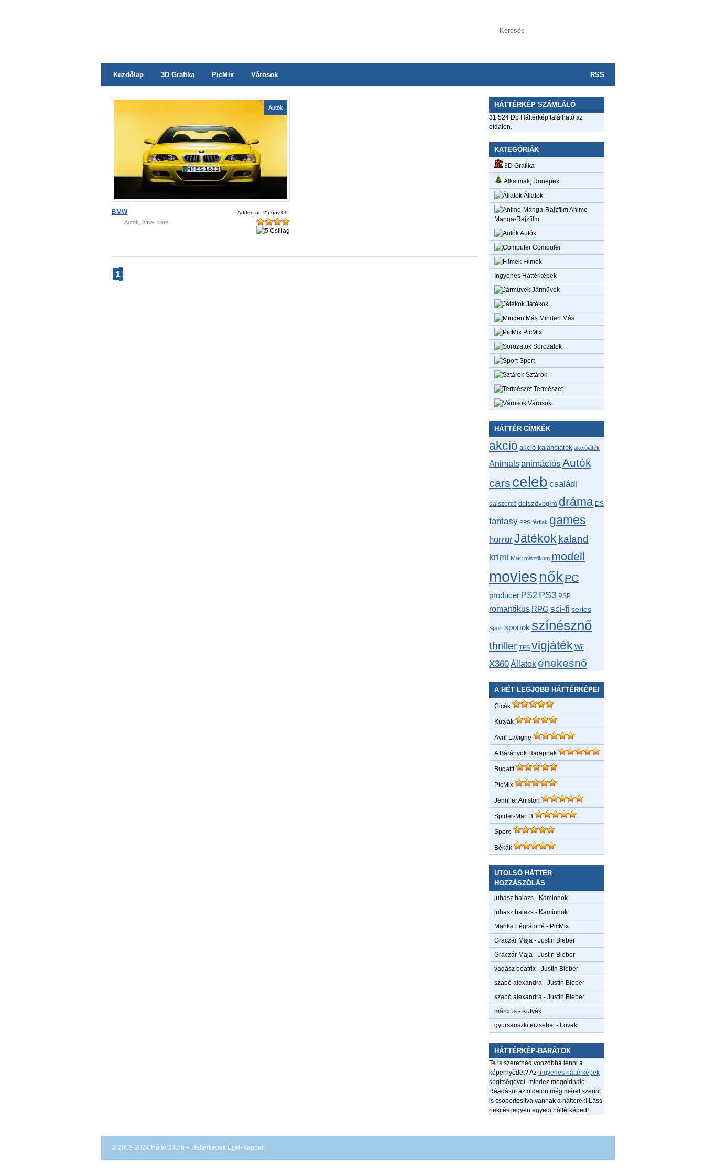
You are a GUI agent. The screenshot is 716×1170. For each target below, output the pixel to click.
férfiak (540, 522)
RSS (597, 75)
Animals (504, 463)
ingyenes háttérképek (569, 1072)
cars (163, 222)
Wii (579, 647)
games (567, 520)
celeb (530, 482)
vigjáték (552, 645)
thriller (503, 646)
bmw (148, 222)
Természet (547, 389)
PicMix (223, 75)
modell (568, 556)
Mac (517, 558)
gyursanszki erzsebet (524, 1025)
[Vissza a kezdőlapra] (206, 26)
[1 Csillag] (260, 222)
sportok (517, 627)
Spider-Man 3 (513, 816)
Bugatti (504, 769)
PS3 (548, 595)
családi (563, 484)
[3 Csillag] (277, 222)
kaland (573, 539)
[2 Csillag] (269, 222)
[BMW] (200, 197)
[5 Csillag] (273, 230)
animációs (541, 463)
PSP (564, 596)
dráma (576, 501)
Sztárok (535, 374)
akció (503, 445)
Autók (275, 107)
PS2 (529, 595)
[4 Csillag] (285, 222)
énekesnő (562, 663)
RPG (540, 608)
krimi (499, 557)
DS (599, 503)
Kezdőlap (128, 75)
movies (513, 576)
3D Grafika (177, 75)
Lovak (568, 1025)
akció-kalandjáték (545, 447)
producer (504, 595)
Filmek (532, 261)
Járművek (545, 290)
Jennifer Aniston (517, 800)
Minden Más (556, 318)
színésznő (561, 625)
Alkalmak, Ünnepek (531, 181)
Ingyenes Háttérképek (525, 275)
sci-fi (560, 609)
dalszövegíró (537, 503)
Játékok (536, 304)
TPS (524, 647)
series (581, 609)
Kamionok (553, 898)
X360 (499, 663)
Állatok (532, 195)
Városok (264, 75)
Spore (503, 832)
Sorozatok (546, 346)
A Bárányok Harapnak (525, 753)
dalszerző (503, 503)
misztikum (537, 558)
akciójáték (587, 448)
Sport (526, 360)
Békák (503, 847)
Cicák (502, 706)
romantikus (509, 608)
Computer (546, 247)
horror (501, 540)
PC (572, 578)
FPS (524, 522)
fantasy (503, 521)
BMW (119, 211)
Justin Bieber (556, 940)
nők (551, 577)
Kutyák (504, 721)
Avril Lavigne (512, 737)
